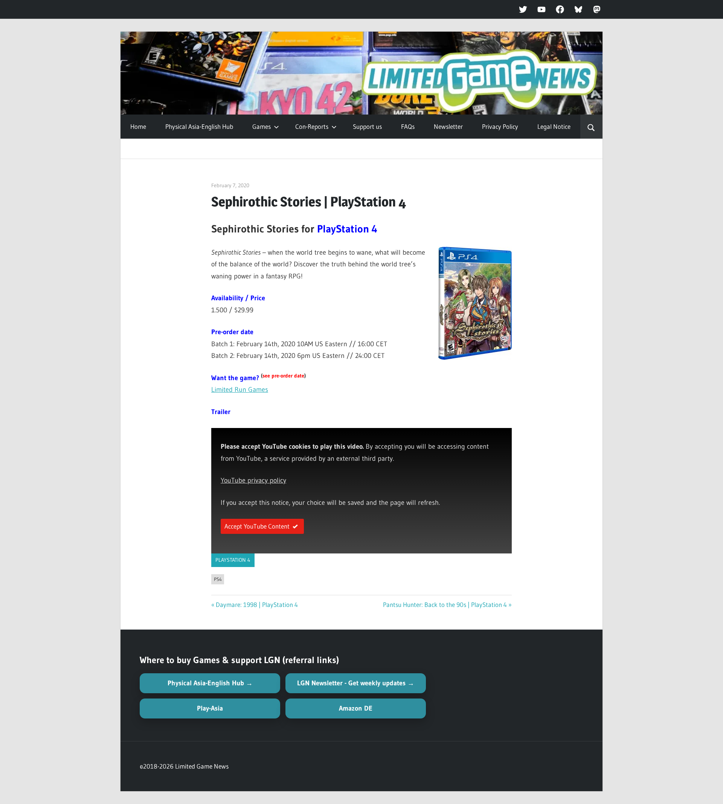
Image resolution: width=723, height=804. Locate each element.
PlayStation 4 (232, 559)
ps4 (218, 579)
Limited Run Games (239, 389)
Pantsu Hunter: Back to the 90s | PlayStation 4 (445, 604)
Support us (367, 126)
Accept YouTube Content (257, 526)
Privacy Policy (500, 126)
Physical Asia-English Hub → (210, 683)
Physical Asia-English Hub (199, 126)
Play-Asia (210, 708)
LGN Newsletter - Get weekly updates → (355, 683)
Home (138, 126)
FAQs (408, 126)
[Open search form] (591, 127)
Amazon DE (355, 708)
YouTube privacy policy (253, 480)
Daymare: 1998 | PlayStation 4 (257, 604)
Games (261, 126)
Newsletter (448, 126)
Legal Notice (553, 126)
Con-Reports (311, 126)
